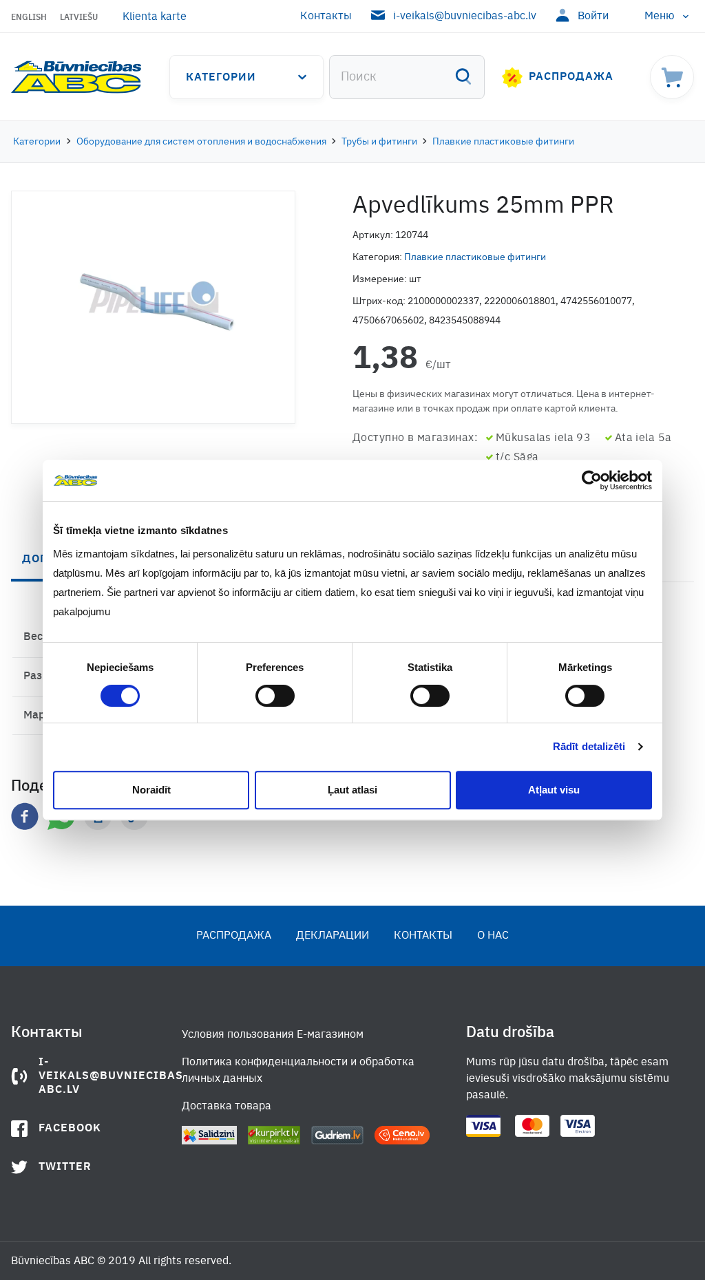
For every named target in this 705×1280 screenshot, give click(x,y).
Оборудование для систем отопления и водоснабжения (201, 142)
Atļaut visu (554, 790)
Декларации (332, 935)
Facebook (70, 1128)
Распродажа (571, 77)
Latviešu (79, 18)
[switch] (275, 696)
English (29, 18)
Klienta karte (155, 17)
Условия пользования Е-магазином (273, 1035)
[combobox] (407, 77)
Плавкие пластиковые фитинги (503, 142)
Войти (593, 16)
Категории (221, 77)
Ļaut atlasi (352, 790)
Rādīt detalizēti (589, 746)
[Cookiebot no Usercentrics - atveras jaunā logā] (592, 480)
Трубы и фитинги (379, 142)
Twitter (65, 1167)
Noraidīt (151, 790)
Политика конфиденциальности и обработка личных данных (298, 1071)
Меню (659, 16)
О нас (493, 935)
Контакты (326, 16)
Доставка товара (226, 1106)
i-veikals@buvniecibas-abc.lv (464, 16)
